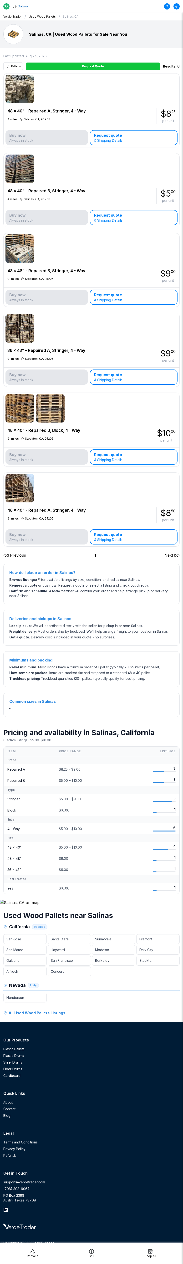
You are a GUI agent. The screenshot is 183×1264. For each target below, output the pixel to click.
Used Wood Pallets (42, 16)
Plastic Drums (13, 1056)
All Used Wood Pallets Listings (37, 1013)
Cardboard (11, 1076)
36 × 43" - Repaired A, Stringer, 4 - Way (46, 350)
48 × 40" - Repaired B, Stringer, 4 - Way (46, 191)
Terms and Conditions (20, 1142)
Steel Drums (12, 1062)
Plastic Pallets (14, 1049)
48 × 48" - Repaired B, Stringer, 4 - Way (46, 270)
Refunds (9, 1155)
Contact (9, 1109)
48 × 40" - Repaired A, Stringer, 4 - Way (46, 111)
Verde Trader (12, 16)
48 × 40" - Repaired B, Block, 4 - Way (43, 430)
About (8, 1102)
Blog (6, 1115)
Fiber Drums (12, 1069)
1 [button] (95, 555)
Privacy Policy (14, 1149)
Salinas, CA (70, 16)
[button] (14, 555)
